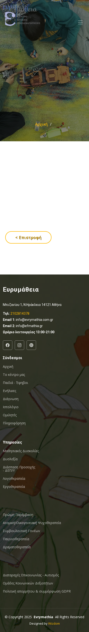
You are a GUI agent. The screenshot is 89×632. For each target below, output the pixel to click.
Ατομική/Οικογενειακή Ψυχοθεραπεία (32, 522)
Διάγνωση (11, 399)
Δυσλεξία (10, 459)
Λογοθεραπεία (14, 478)
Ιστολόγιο (11, 407)
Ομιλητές (10, 415)
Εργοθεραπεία (14, 486)
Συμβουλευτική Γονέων (21, 531)
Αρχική (41, 124)
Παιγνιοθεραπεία (16, 539)
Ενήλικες (9, 390)
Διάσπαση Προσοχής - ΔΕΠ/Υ (19, 468)
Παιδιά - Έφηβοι (15, 382)
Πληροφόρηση (14, 423)
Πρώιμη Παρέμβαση (18, 514)
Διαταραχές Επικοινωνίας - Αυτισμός (31, 575)
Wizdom (54, 623)
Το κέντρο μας (14, 374)
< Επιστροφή (28, 237)
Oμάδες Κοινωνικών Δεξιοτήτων (28, 583)
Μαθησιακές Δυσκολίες (21, 451)
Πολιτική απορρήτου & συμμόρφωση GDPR (37, 591)
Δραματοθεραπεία (17, 547)
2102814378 (19, 313)
